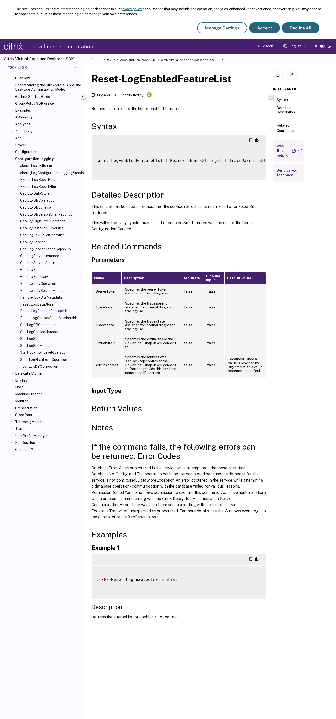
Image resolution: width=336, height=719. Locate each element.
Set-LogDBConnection (38, 325)
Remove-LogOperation (38, 284)
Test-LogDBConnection (39, 366)
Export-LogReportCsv (37, 180)
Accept (264, 27)
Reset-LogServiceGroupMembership (49, 318)
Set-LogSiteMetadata (37, 346)
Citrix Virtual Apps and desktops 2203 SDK (192, 60)
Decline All (300, 27)
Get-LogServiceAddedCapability (45, 249)
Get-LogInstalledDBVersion (42, 228)
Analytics (22, 124)
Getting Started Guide (32, 97)
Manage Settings (222, 27)
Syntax (282, 100)
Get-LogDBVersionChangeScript (46, 214)
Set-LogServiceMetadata (40, 332)
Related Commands (285, 127)
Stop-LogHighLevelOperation (43, 360)
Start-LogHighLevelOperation (44, 352)
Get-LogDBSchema (35, 207)
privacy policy (131, 9)
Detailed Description (286, 110)
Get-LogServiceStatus (38, 263)
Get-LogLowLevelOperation (42, 235)
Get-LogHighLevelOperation (42, 221)
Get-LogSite (30, 270)
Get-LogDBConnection (38, 200)
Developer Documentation (62, 47)
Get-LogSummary (34, 277)
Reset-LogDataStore (36, 304)
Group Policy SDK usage (34, 103)
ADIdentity (23, 117)
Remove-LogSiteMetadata (41, 297)
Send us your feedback (288, 172)
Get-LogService (32, 242)
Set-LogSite (29, 339)
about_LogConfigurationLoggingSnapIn (51, 173)
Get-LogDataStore (35, 193)
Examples (23, 110)
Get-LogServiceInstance (39, 256)
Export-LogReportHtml (38, 187)
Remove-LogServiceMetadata (44, 291)
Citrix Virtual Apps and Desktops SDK (128, 60)
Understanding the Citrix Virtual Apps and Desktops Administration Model (48, 87)
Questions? (24, 450)
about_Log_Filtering (36, 166)
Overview (22, 78)
